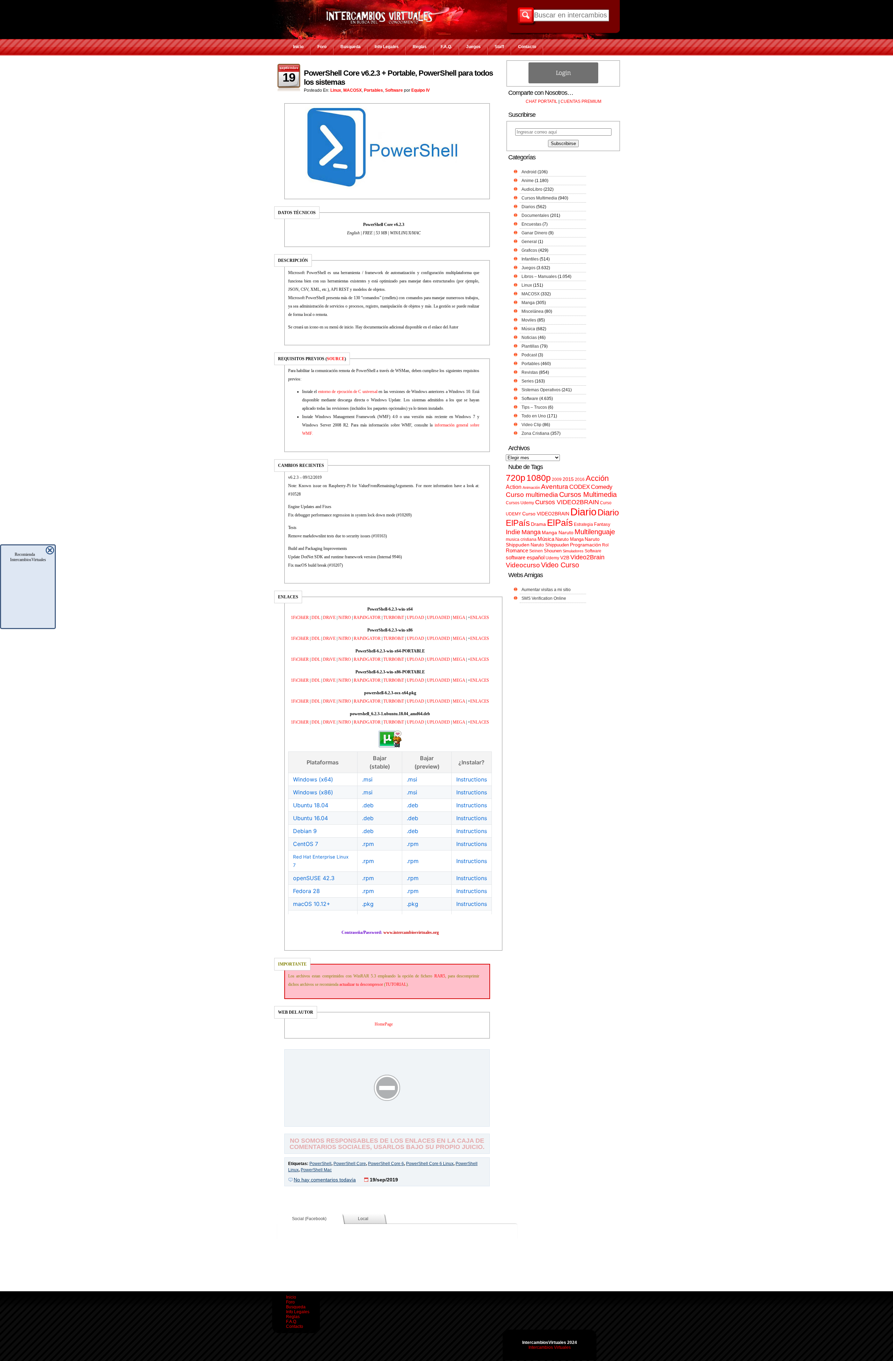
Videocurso (523, 565)
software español (525, 557)
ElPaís (560, 523)
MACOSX (352, 90)
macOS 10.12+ (311, 903)
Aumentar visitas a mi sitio (546, 589)
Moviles (528, 320)
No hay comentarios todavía (325, 1179)
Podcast (529, 355)
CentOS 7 (305, 843)
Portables (373, 90)
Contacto (527, 46)
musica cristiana (521, 539)
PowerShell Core (349, 1163)
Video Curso (560, 565)
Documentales (535, 215)
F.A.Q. (446, 46)
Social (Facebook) (309, 1218)
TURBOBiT (393, 617)
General (529, 241)
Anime (527, 180)
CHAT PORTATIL (541, 101)
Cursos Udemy (520, 502)
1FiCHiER (300, 617)
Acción (597, 478)
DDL (316, 617)
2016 (580, 479)
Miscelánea (532, 311)
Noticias (529, 337)
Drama (538, 524)
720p (515, 478)
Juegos (473, 46)
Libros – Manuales (539, 276)
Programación (585, 544)
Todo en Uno (533, 416)
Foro (322, 46)
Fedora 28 (306, 890)
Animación (531, 487)
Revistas (529, 372)
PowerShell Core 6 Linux (429, 1163)
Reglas (420, 46)
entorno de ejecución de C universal (347, 391)
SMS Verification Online (543, 598)
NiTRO (344, 617)
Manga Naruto (557, 532)
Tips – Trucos (534, 407)
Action (513, 487)
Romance (517, 550)
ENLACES (479, 617)
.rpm (368, 843)
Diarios (528, 206)
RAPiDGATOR (367, 617)
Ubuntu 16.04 (310, 818)
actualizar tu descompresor (361, 984)
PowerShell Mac (316, 1169)
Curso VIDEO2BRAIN (545, 513)
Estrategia (583, 524)
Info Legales (387, 46)
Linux (335, 90)
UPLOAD (415, 617)
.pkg (368, 903)
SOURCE (336, 358)
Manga (528, 302)
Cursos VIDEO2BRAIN (567, 502)
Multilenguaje (595, 532)
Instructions (471, 779)
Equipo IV (420, 90)
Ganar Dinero (534, 232)
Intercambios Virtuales (549, 1347)
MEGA (459, 617)
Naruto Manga (569, 539)
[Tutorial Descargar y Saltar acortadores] (387, 1121)
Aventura (554, 486)
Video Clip (531, 424)
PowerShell (320, 1163)
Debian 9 (305, 830)
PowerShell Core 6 (386, 1163)
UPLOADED (438, 617)
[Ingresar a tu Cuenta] (563, 82)
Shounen (553, 550)
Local (363, 1218)
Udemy (552, 557)
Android (528, 171)
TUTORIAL (395, 984)
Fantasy (602, 524)
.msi (367, 779)
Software (394, 90)
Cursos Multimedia (539, 198)
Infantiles (530, 259)
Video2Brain (587, 557)
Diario (583, 511)
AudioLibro (531, 189)
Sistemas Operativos (541, 389)
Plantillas (530, 346)
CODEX (579, 486)
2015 (568, 479)
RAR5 (439, 976)
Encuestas (531, 224)
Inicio (298, 46)
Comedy (602, 486)
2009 (557, 479)
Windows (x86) (313, 792)
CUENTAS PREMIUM (581, 101)
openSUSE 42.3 (314, 878)
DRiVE (329, 617)
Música (528, 328)
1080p (538, 478)
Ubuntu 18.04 (310, 805)
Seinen (536, 551)
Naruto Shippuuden (550, 544)
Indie (513, 532)
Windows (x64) (313, 779)
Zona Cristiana (535, 433)
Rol (605, 545)
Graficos (529, 250)
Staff (499, 46)
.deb (368, 805)
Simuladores (573, 551)
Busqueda (350, 46)
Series (527, 381)
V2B (564, 557)
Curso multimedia (532, 494)
